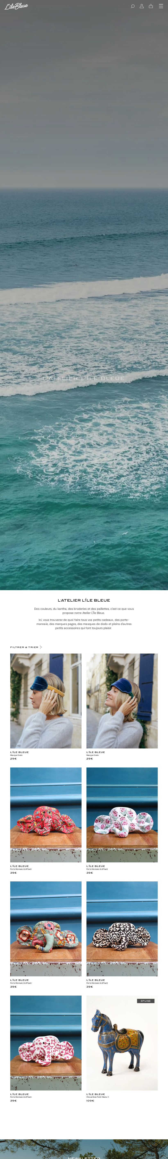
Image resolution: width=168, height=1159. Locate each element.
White (122, 861)
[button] (161, 6)
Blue (46, 747)
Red (46, 861)
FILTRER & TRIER (24, 647)
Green (46, 975)
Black (122, 975)
